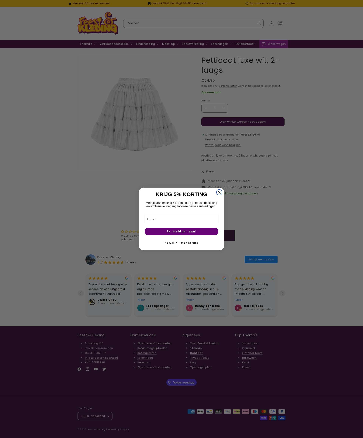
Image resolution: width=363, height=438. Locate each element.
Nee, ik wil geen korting (182, 243)
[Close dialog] (219, 192)
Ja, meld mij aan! (181, 231)
